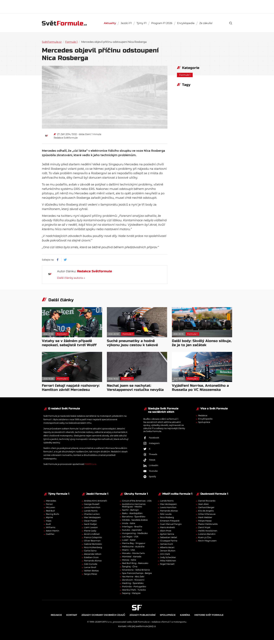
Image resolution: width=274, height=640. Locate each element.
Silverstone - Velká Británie (136, 570)
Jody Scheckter (168, 557)
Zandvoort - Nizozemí (133, 580)
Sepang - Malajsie (131, 593)
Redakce (202, 415)
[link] (230, 23)
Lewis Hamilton (92, 507)
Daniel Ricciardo (206, 500)
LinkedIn (153, 465)
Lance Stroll (90, 567)
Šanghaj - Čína (129, 566)
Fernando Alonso (93, 560)
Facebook (154, 437)
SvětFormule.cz (52, 41)
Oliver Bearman (92, 540)
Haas (48, 520)
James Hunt (166, 544)
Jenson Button (167, 550)
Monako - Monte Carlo (133, 553)
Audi (48, 524)
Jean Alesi (203, 504)
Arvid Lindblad (91, 534)
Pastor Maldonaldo (208, 524)
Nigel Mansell (167, 564)
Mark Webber (205, 517)
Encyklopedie (186, 23)
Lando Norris (90, 510)
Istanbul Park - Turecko (134, 589)
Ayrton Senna (167, 534)
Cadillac (50, 534)
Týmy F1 (142, 23)
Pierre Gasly (90, 530)
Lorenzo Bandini (206, 534)
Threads (153, 454)
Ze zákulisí (205, 23)
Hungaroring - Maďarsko (135, 533)
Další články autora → (71, 277)
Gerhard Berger (206, 507)
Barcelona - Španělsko (133, 516)
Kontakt (71, 615)
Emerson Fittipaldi (169, 520)
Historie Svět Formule (208, 615)
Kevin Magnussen (207, 540)
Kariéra (185, 615)
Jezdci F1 (126, 23)
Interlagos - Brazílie (132, 526)
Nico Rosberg (167, 517)
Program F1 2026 (161, 23)
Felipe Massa (205, 520)
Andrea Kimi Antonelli (95, 500)
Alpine (49, 517)
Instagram (154, 443)
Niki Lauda (166, 514)
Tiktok (152, 460)
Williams (50, 527)
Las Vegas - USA (130, 536)
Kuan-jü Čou (204, 537)
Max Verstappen (92, 517)
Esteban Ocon (91, 557)
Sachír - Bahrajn (130, 510)
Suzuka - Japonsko (132, 530)
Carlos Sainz (90, 550)
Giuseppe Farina (168, 540)
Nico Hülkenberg (93, 547)
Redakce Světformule (66, 137)
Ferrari (49, 504)
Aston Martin (52, 530)
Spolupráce (204, 422)
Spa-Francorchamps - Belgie (137, 573)
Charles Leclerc (92, 514)
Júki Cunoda (90, 564)
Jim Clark (165, 554)
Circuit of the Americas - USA (136, 500)
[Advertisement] (137, 6)
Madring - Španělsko (133, 583)
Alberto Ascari (167, 547)
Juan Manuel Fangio (171, 524)
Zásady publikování (142, 615)
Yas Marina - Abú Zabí (133, 576)
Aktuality (110, 23)
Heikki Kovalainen (207, 530)
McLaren (50, 507)
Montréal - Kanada (131, 556)
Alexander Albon (92, 554)
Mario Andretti (167, 527)
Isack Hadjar (90, 524)
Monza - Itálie (129, 560)
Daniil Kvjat (204, 527)
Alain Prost (165, 530)
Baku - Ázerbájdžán (132, 513)
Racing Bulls (52, 514)
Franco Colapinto (93, 537)
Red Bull (50, 510)
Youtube (153, 471)
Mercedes (51, 500)
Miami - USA (128, 550)
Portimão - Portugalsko (134, 586)
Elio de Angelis (206, 510)
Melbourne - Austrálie (133, 546)
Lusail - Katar (129, 540)
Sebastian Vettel (168, 537)
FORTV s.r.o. (91, 464)
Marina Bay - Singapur (133, 543)
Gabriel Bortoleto (93, 544)
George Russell (91, 504)
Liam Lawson (91, 527)
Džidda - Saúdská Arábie (135, 520)
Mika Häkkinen (168, 560)
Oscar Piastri (90, 520)
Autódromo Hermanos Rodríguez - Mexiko (133, 505)
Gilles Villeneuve (206, 514)
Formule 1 (71, 41)
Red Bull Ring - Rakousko (135, 563)
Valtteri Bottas (91, 570)
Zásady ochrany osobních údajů (103, 615)
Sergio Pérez (90, 574)
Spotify (152, 476)
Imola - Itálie (128, 523)
